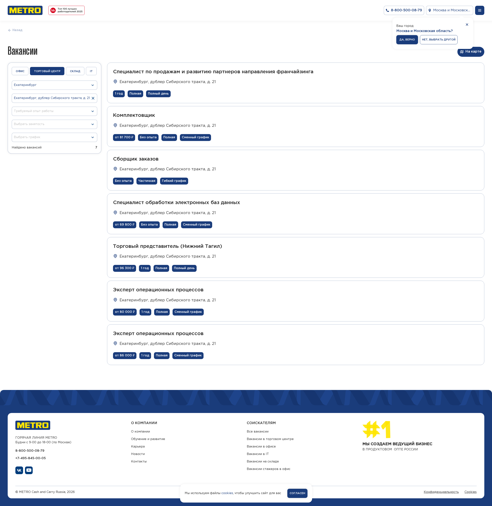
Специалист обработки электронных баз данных (176, 202)
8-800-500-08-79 (29, 450)
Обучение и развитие (148, 439)
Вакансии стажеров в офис (268, 469)
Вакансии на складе (263, 461)
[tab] (20, 71)
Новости (138, 454)
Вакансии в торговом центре (270, 439)
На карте (473, 51)
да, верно (407, 40)
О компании (140, 431)
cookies (227, 493)
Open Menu (479, 10)
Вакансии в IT (258, 454)
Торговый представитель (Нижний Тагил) (167, 246)
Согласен (297, 493)
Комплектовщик (134, 115)
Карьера (138, 446)
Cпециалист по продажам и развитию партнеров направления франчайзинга (213, 72)
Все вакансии (257, 431)
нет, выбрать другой (438, 40)
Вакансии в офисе (261, 446)
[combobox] (53, 111)
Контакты (139, 461)
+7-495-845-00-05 (30, 458)
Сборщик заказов (136, 159)
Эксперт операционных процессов (158, 290)
